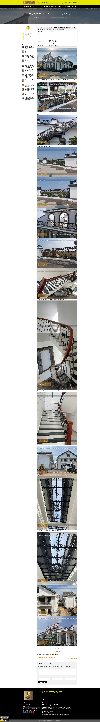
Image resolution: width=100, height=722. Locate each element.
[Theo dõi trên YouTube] (31, 712)
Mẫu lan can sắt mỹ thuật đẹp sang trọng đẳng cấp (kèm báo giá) (29, 94)
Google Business (29, 710)
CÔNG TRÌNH (64, 6)
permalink (57, 654)
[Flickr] (33, 712)
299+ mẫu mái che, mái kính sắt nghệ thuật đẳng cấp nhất (29, 47)
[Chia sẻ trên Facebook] (55, 651)
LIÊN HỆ (68, 6)
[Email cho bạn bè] (57, 651)
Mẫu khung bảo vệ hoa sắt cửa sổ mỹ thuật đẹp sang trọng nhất (30, 85)
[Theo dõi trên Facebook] (24, 712)
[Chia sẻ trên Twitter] (56, 651)
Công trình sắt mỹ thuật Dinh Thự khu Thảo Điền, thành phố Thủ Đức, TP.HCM (29, 76)
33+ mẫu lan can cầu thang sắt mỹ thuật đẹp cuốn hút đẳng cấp (30, 51)
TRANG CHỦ (40, 6)
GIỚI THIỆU (46, 6)
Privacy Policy (59, 714)
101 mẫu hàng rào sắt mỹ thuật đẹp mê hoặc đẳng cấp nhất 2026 (29, 98)
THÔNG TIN (51, 6)
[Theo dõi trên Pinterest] (27, 712)
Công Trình (38, 17)
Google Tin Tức (36, 710)
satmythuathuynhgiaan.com (52, 699)
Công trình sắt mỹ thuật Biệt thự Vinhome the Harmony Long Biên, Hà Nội (30, 66)
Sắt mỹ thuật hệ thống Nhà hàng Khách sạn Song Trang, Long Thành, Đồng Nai (30, 61)
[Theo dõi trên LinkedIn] (29, 712)
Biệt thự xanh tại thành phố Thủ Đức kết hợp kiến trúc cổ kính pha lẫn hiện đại (30, 56)
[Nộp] (58, 2)
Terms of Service (65, 714)
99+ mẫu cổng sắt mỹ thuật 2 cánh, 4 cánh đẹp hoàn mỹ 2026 (30, 80)
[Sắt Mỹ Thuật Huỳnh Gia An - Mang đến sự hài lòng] (29, 2)
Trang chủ (34, 17)
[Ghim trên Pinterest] (59, 651)
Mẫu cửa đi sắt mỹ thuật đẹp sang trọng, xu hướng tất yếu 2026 (29, 89)
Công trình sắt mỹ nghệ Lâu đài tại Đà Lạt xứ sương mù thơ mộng (30, 70)
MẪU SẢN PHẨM (57, 6)
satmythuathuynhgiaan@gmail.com (52, 697)
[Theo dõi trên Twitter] (26, 712)
